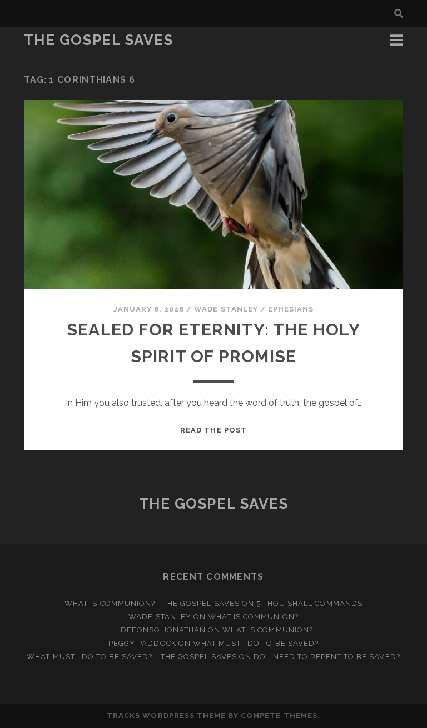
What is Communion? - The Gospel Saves (152, 603)
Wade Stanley (226, 309)
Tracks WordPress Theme (166, 715)
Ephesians (291, 309)
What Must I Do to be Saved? (256, 643)
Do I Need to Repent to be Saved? (327, 656)
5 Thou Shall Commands (309, 603)
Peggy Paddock (142, 643)
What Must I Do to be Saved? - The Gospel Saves (132, 656)
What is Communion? (253, 616)
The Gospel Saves (98, 40)
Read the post (213, 430)
